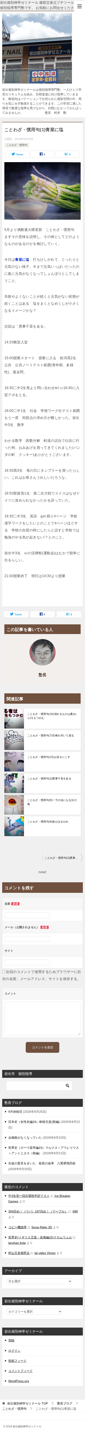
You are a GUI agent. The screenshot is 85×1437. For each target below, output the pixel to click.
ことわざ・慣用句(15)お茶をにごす (48, 757)
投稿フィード (17, 1361)
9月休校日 (15, 1111)
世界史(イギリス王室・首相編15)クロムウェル (40, 1237)
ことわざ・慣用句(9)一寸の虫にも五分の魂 (52, 802)
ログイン (14, 1350)
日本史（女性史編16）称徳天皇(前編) (34, 1122)
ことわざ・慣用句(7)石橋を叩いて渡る (50, 735)
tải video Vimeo (45, 1253)
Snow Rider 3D (41, 1227)
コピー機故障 (17, 1227)
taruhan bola (17, 1243)
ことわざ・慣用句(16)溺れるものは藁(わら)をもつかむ (51, 715)
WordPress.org (18, 1381)
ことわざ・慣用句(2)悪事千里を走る (49, 778)
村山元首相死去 (19, 1253)
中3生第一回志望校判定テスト (29, 1196)
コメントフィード (20, 1371)
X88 (75, 1211)
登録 (11, 1340)
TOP (27, 1403)
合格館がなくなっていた (25, 1137)
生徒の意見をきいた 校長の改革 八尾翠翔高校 (41, 1163)
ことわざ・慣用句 (16, 145)
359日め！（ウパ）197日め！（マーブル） (38, 1211)
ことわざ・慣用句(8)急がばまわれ (48, 821)
